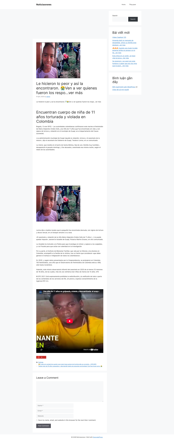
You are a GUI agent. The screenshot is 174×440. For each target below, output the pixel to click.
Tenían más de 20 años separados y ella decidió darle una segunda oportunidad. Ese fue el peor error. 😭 (70, 366)
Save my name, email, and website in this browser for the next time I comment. (67, 420)
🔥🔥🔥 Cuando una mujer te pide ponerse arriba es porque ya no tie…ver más (124, 50)
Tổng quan (132, 4)
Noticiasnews (43, 4)
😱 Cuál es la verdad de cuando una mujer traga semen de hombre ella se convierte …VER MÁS (67, 364)
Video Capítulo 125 (119, 37)
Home (124, 4)
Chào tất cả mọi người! (120, 90)
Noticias (40, 362)
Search (114, 15)
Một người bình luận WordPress (123, 87)
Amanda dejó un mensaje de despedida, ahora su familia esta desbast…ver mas (124, 43)
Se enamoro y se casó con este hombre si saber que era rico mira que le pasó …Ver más (124, 63)
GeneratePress (98, 437)
